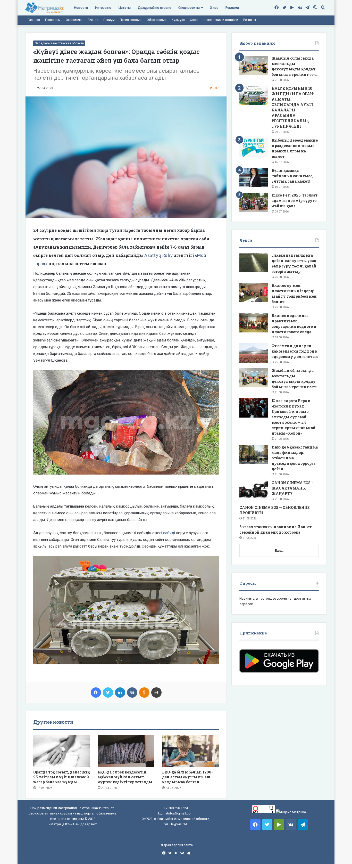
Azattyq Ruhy (158, 255)
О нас (214, 8)
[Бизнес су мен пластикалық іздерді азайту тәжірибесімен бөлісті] (253, 292)
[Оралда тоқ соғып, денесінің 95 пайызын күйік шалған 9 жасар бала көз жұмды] (61, 751)
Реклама (232, 8)
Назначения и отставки (221, 20)
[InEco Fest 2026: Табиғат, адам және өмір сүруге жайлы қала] (253, 202)
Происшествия (130, 20)
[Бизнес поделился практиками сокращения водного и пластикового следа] (253, 322)
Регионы (249, 20)
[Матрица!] (44, 8)
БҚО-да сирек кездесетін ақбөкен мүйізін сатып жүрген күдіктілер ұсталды (125, 777)
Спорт (194, 20)
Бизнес (93, 20)
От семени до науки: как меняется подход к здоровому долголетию (295, 351)
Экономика (74, 20)
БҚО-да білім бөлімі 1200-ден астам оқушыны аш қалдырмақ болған (187, 777)
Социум (109, 20)
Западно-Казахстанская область (59, 43)
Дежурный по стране (154, 8)
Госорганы (53, 20)
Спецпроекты (189, 8)
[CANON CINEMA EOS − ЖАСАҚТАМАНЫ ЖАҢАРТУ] (253, 490)
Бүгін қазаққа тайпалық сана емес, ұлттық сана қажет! (292, 176)
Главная (34, 20)
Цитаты (125, 8)
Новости (81, 8)
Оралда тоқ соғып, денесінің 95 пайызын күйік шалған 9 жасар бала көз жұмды (61, 777)
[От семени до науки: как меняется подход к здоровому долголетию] (253, 353)
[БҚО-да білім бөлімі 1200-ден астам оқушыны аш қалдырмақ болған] (190, 751)
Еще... (279, 550)
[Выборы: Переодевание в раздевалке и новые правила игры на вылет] (253, 147)
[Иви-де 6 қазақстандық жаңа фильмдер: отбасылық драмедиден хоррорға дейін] (253, 454)
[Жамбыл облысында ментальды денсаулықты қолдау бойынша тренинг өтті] (253, 65)
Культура (178, 20)
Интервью (103, 8)
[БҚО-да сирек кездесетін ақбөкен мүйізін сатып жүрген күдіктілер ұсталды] (126, 751)
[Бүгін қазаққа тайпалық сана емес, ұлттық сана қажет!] (253, 177)
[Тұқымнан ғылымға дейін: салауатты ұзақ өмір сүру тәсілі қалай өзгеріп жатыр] (253, 262)
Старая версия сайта (176, 845)
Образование (156, 20)
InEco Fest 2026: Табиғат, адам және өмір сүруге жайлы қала (295, 200)
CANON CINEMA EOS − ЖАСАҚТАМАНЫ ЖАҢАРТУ (292, 488)
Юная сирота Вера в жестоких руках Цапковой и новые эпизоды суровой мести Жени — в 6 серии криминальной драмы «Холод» (294, 417)
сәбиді (169, 533)
